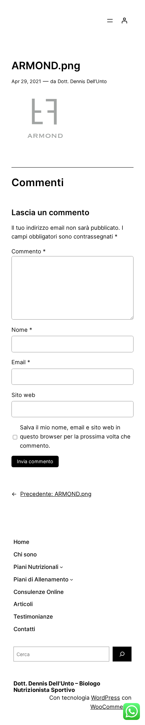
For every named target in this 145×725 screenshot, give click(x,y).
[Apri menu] (110, 21)
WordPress (105, 697)
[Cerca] (122, 654)
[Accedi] (124, 21)
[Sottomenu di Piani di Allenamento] (71, 579)
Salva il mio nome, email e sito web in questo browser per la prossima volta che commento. (75, 436)
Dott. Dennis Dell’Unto (82, 81)
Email (20, 362)
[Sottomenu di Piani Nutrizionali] (61, 567)
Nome (21, 329)
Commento (28, 251)
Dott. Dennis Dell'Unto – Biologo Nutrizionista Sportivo (56, 686)
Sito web (23, 395)
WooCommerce (111, 706)
